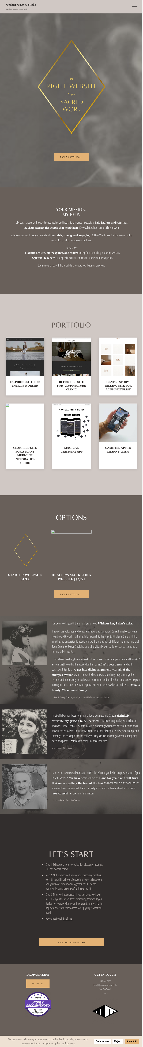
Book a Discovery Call (71, 157)
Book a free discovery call (71, 942)
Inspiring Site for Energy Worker (25, 383)
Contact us (38, 983)
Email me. (68, 918)
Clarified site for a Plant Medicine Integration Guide (25, 455)
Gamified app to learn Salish (118, 449)
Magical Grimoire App (71, 449)
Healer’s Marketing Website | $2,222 (71, 577)
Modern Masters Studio (21, 4)
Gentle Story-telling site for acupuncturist (118, 385)
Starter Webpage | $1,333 (25, 577)
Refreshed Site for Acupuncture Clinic (71, 385)
